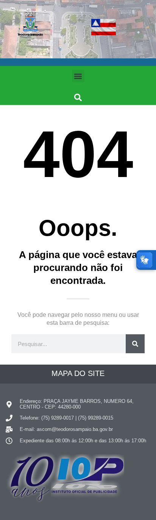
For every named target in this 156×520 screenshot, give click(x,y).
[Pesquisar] (135, 343)
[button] (78, 76)
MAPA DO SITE (78, 373)
